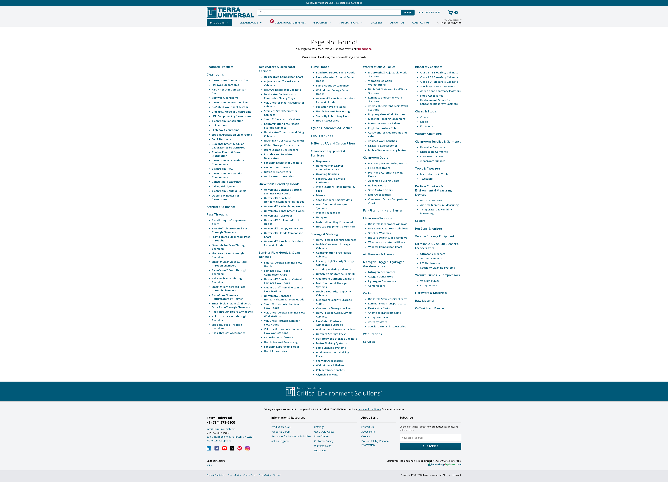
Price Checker (321, 436)
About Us (397, 22)
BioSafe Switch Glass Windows (387, 237)
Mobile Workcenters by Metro (387, 150)
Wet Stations (372, 334)
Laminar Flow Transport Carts (387, 303)
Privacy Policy (234, 475)
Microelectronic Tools (434, 174)
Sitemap (277, 475)
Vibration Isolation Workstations (380, 82)
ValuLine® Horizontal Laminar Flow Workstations (283, 330)
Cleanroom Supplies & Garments (438, 141)
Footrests (426, 126)
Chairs (424, 117)
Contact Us (421, 22)
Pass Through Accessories (228, 333)
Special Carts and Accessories (387, 326)
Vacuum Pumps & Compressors (437, 275)
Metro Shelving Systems (331, 343)
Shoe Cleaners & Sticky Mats (334, 200)
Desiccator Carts (379, 308)
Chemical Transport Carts (384, 312)
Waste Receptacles (328, 212)
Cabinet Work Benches (330, 370)
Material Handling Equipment (334, 222)
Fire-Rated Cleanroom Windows (388, 228)
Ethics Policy (265, 475)
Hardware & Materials (431, 293)
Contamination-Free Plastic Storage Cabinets (281, 125)
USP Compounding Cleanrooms (231, 116)
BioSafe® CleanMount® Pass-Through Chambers (231, 230)
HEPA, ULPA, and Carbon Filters (333, 143)
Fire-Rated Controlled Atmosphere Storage (329, 322)
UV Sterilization (430, 263)
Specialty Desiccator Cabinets (283, 162)
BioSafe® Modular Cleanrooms (231, 111)
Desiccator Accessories (279, 176)
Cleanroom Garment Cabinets (335, 278)
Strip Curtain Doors (380, 190)
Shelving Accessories (329, 360)
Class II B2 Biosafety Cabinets (439, 77)
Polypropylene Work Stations (386, 114)
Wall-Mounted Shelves (330, 365)
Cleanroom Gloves (432, 156)
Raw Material (424, 301)
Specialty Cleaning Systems (437, 267)
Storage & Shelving (324, 234)
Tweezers (426, 178)
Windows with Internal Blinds (386, 242)
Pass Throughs (217, 214)
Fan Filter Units (221, 139)
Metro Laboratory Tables (384, 123)
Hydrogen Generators (382, 281)
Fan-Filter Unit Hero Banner (383, 210)
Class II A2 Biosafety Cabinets (439, 72)
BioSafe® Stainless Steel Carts (387, 299)
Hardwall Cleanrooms (225, 85)
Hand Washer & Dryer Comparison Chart (329, 167)
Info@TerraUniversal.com (221, 429)
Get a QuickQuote (324, 431)
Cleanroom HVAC (222, 168)
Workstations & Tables (379, 67)
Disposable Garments (434, 151)
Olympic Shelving (327, 374)
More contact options (219, 440)
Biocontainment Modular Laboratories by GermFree (228, 145)
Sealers (420, 221)
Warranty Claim (322, 445)
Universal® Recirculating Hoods (284, 206)
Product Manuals (281, 427)
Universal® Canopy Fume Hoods (284, 228)
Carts (367, 293)
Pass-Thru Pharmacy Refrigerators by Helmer (227, 296)
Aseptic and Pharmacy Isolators (440, 91)
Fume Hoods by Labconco (332, 85)
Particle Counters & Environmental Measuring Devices (433, 190)
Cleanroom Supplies (432, 161)
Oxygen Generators (380, 276)
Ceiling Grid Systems (225, 186)
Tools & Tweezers (428, 168)
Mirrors (320, 195)
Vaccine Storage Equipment (434, 236)
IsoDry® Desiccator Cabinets (282, 89)
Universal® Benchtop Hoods (279, 184)
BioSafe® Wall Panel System (230, 107)
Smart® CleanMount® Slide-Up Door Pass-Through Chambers (231, 305)
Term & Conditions (216, 475)
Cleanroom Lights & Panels (229, 191)
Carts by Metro (377, 322)
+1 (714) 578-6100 (450, 23)
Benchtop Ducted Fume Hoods (335, 72)
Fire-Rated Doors (379, 168)
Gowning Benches (327, 174)
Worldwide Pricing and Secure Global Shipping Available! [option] (334, 2)
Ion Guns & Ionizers (429, 228)
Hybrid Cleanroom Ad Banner (331, 128)
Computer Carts (378, 317)
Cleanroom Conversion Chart (230, 102)
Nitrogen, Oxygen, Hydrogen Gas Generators (383, 264)
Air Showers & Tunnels (379, 254)
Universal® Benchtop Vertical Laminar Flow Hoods (283, 191)
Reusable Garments (432, 147)
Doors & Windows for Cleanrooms (225, 197)
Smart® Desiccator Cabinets (282, 119)
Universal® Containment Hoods (284, 211)
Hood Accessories (275, 351)
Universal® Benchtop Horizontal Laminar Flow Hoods (284, 199)
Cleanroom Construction (227, 121)
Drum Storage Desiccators (281, 149)
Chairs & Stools (426, 111)
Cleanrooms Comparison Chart (231, 80)
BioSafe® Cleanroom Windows (387, 224)
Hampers (322, 217)
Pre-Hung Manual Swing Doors (387, 163)
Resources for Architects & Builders (291, 436)
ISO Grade (320, 450)
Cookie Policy (250, 475)
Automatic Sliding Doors (383, 180)
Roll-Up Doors (377, 185)
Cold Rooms (219, 125)
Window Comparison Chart (385, 247)
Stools (424, 121)
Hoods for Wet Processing (281, 342)
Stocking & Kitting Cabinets (333, 269)
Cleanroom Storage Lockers (334, 308)
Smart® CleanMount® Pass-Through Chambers (230, 263)
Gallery (376, 22)
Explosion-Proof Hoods (279, 337)
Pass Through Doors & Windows (232, 311)
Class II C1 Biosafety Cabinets (439, 81)
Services (369, 342)
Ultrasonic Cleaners (432, 254)
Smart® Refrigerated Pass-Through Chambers (229, 288)
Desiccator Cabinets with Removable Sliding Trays (280, 96)
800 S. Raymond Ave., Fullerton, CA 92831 (230, 436)
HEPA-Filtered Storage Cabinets (336, 239)
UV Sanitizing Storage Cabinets (336, 274)
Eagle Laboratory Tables (383, 128)
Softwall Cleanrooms (225, 97)
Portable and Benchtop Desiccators (278, 156)
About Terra (368, 431)
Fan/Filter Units (322, 136)
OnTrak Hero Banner (429, 308)
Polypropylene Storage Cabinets (336, 338)
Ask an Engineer (280, 441)
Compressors (376, 285)
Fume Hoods (320, 67)
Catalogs (319, 427)
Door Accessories (379, 194)
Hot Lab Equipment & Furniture (336, 226)
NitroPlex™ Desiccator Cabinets (284, 140)
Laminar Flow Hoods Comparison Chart (277, 272)
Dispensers (323, 161)
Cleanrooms (215, 74)
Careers (365, 436)
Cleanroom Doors (375, 157)
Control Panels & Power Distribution (227, 153)
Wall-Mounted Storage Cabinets (336, 329)
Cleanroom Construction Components (227, 175)
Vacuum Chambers (428, 134)
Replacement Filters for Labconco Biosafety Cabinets (439, 101)
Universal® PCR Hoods (278, 215)
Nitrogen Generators (277, 172)
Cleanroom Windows (377, 218)
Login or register (428, 12)
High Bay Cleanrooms (225, 130)
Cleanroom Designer (288, 22)
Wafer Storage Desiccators (281, 145)
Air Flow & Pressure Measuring (439, 205)
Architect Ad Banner (221, 207)
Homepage (364, 48)
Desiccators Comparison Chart (283, 77)
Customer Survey (323, 441)
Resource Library (280, 431)
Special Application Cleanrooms (232, 134)
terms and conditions (369, 409)
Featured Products (220, 67)
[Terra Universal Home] (230, 12)
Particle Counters (431, 200)
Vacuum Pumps (430, 281)
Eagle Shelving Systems (331, 347)
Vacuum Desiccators (277, 167)
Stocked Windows (379, 233)
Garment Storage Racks (331, 334)
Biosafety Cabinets (428, 67)
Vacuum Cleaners (431, 258)
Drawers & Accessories (382, 145)
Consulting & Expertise (226, 181)
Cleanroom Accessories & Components (228, 162)
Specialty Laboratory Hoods (282, 346)
